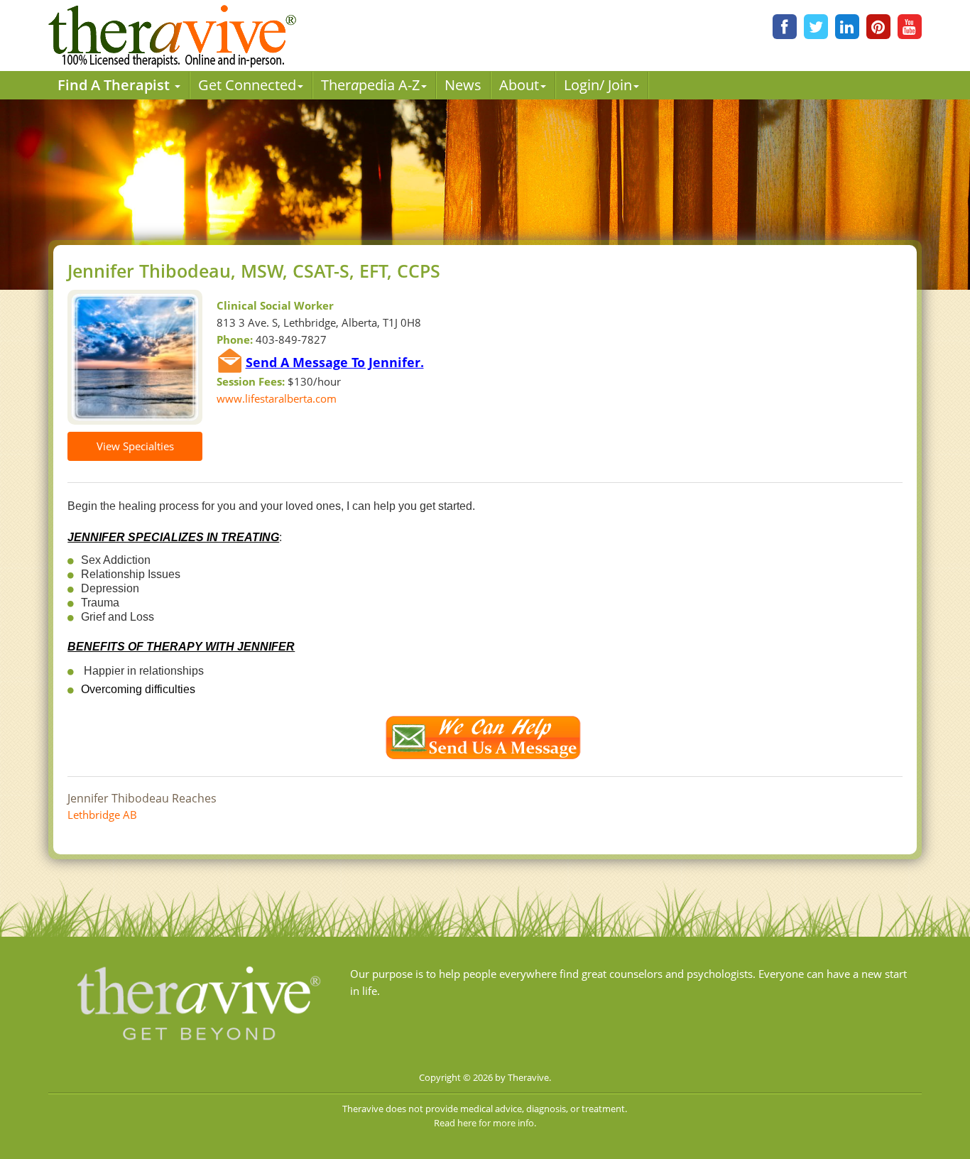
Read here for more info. (485, 1122)
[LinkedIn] (847, 26)
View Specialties (135, 446)
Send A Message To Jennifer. (335, 362)
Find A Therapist (115, 84)
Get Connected (247, 84)
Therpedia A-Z (370, 84)
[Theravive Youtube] (910, 26)
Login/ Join (598, 84)
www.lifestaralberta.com (277, 398)
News (463, 84)
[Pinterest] (878, 26)
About (519, 84)
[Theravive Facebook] (785, 26)
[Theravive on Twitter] (816, 26)
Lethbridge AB (102, 814)
